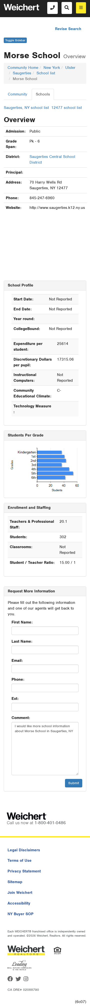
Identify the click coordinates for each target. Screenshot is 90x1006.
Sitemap (15, 881)
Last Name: (22, 641)
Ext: (15, 698)
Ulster (70, 67)
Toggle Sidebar (15, 40)
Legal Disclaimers (24, 850)
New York (52, 67)
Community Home (23, 67)
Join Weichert (20, 892)
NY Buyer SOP (21, 913)
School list (45, 73)
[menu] (81, 8)
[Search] (67, 8)
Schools (43, 94)
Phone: (18, 679)
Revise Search (68, 28)
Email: (17, 660)
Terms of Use (20, 860)
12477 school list (66, 107)
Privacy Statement (24, 871)
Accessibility (19, 903)
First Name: (22, 622)
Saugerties (22, 73)
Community (17, 94)
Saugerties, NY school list (26, 107)
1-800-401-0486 (50, 822)
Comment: (21, 717)
